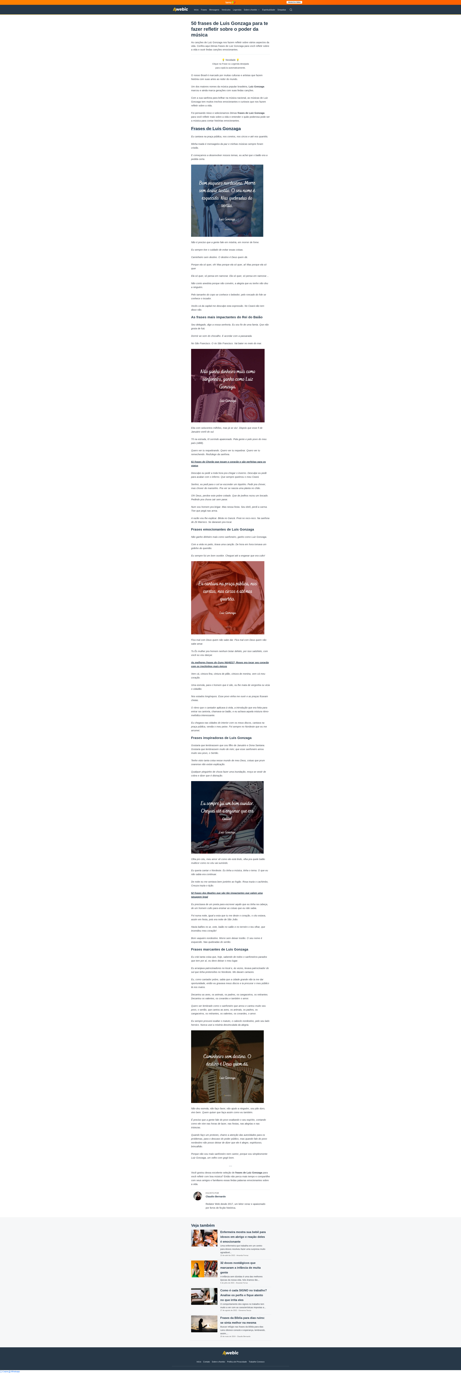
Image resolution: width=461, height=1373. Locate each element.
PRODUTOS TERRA (294, 2)
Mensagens (214, 10)
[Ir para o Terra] (230, 2)
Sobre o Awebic (250, 10)
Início (196, 10)
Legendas (237, 10)
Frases (204, 10)
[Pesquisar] (290, 9)
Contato (206, 1362)
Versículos (226, 10)
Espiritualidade (268, 10)
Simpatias (281, 10)
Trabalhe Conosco (256, 1362)
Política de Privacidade (237, 1362)
